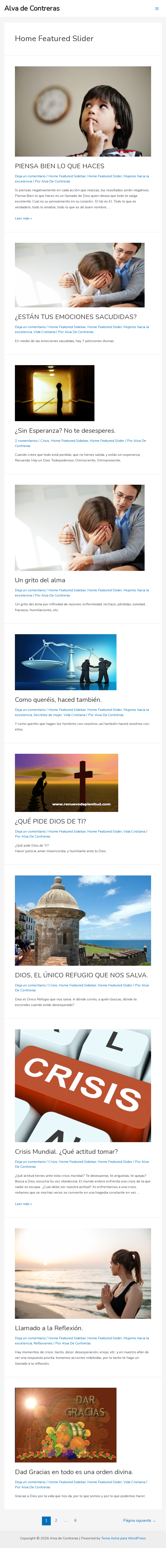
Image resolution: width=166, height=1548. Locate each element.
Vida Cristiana (44, 331)
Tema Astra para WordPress (123, 1538)
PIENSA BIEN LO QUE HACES (59, 166)
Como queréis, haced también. (58, 699)
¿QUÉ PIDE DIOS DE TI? (50, 821)
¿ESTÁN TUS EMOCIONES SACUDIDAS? (76, 317)
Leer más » (23, 218)
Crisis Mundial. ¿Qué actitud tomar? (66, 1151)
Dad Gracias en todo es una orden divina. (74, 1472)
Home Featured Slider (104, 176)
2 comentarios (26, 440)
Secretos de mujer (48, 714)
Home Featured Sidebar (67, 176)
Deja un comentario (30, 176)
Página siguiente (139, 1520)
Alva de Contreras (32, 8)
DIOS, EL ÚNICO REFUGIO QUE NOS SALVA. (81, 975)
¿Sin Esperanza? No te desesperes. (65, 430)
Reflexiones (43, 1343)
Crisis (44, 440)
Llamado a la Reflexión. (49, 1328)
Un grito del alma (40, 580)
